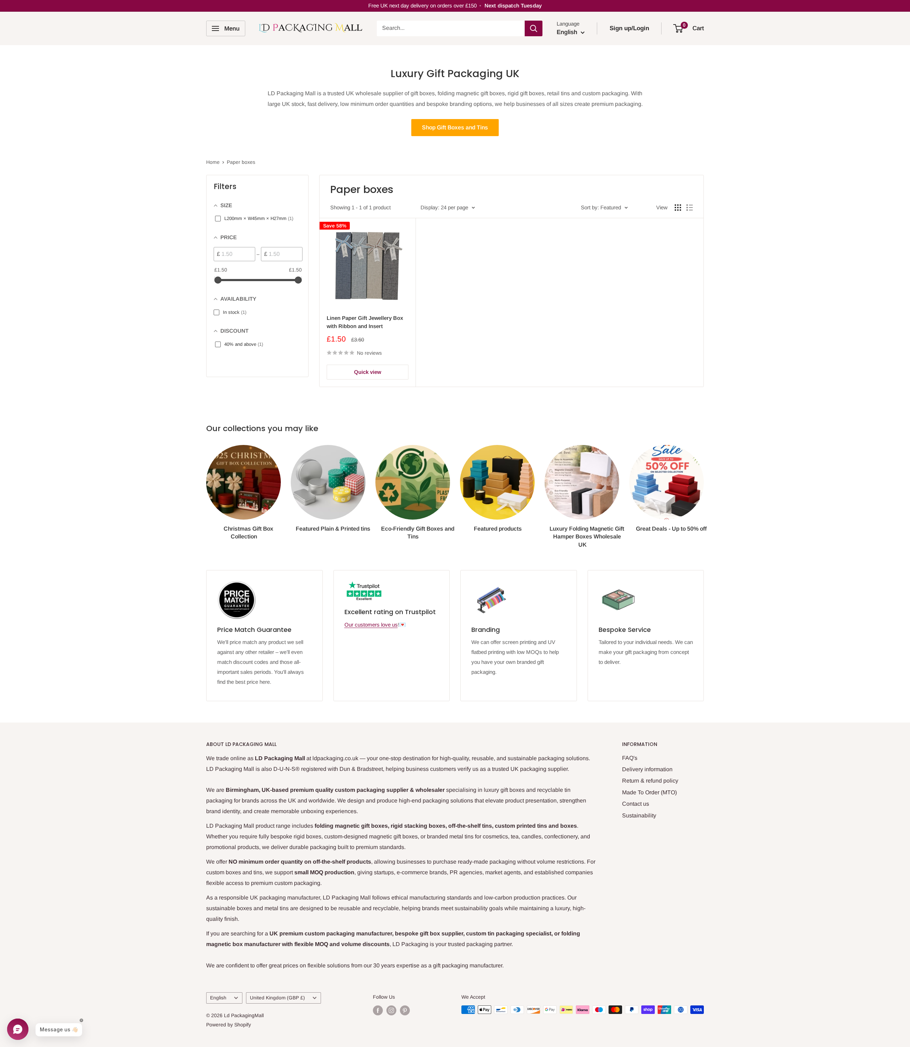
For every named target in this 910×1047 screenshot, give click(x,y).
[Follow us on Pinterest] (405, 1010)
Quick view (367, 372)
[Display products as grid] (678, 207)
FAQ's (629, 758)
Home (213, 162)
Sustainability (639, 815)
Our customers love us (371, 625)
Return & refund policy (650, 781)
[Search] (533, 28)
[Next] (703, 489)
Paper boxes (241, 162)
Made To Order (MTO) (649, 792)
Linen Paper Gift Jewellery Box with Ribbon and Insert (365, 322)
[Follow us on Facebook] (378, 1010)
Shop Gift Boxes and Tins (455, 127)
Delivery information (647, 769)
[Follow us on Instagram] (391, 1010)
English (218, 997)
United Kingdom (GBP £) (277, 997)
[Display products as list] (689, 207)
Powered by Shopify (228, 1024)
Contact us (635, 804)
